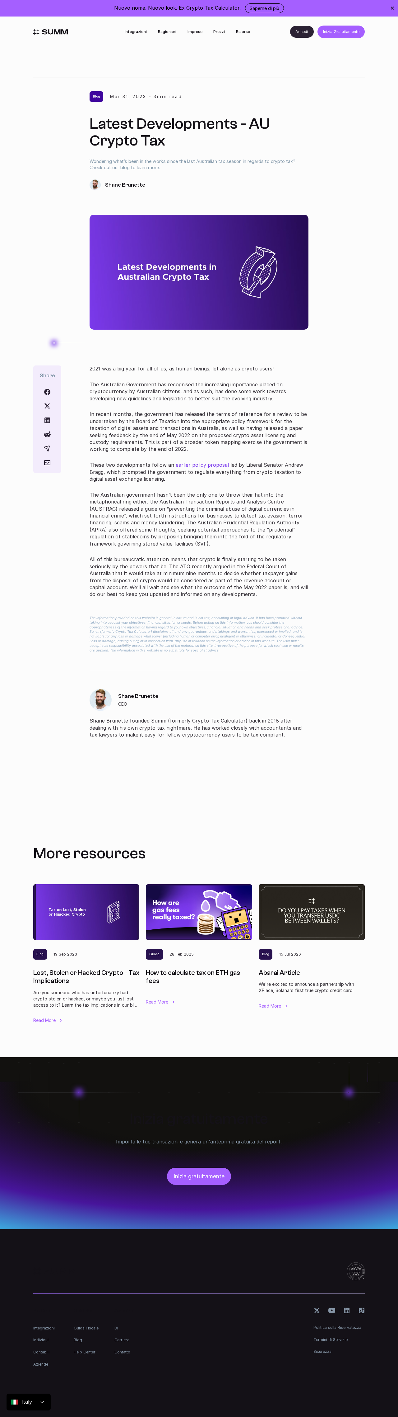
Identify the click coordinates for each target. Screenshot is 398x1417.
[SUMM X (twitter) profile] (316, 1310)
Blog (78, 1340)
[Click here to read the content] (47, 434)
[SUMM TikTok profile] (361, 1310)
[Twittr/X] (47, 406)
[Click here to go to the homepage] (50, 31)
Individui (41, 1340)
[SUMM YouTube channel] (331, 1310)
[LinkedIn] (47, 420)
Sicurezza (322, 1351)
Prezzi (219, 31)
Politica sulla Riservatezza (337, 1327)
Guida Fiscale (86, 1328)
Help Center (84, 1352)
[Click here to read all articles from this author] (199, 714)
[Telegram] (47, 448)
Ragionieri (167, 31)
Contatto (122, 1352)
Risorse (243, 31)
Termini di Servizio (330, 1339)
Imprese (194, 31)
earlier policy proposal (202, 465)
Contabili (41, 1352)
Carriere (121, 1340)
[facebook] (47, 392)
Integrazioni (136, 31)
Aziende (40, 1364)
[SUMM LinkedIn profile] (346, 1310)
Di (116, 1328)
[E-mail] (47, 462)
